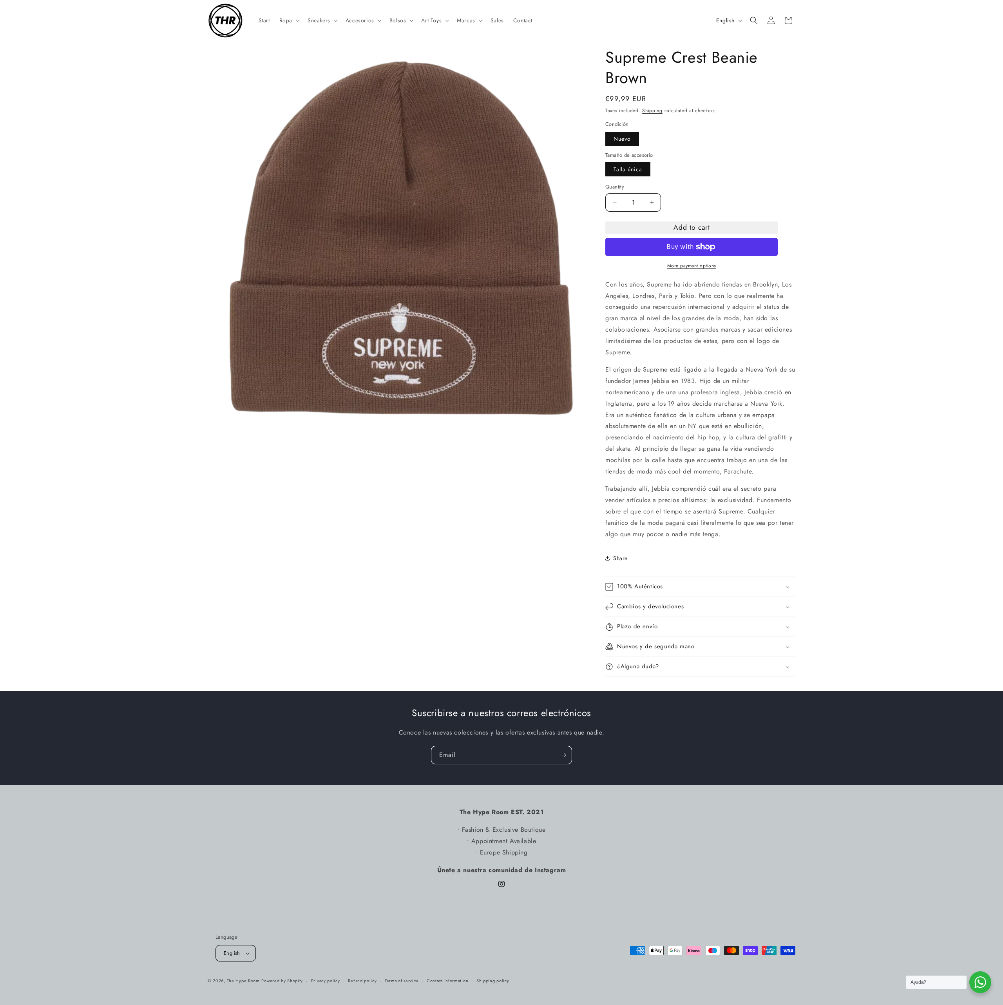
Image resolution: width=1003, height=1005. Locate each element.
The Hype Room (243, 981)
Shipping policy (492, 981)
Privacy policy (325, 981)
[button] (289, 20)
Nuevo (622, 139)
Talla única (628, 169)
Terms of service (401, 981)
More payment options (691, 265)
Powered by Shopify (282, 981)
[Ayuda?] (980, 982)
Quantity (614, 186)
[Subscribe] (563, 755)
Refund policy (362, 981)
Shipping (652, 110)
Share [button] (620, 558)
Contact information (447, 981)
